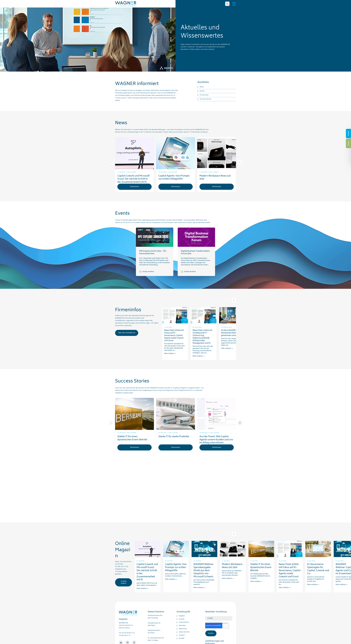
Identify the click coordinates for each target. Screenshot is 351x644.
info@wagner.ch (124, 635)
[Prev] (111, 162)
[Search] (227, 4)
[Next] (240, 162)
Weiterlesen (134, 186)
